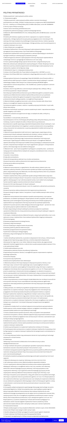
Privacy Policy (8, 421)
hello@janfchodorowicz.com (11, 343)
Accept (61, 420)
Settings (55, 420)
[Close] (65, 420)
